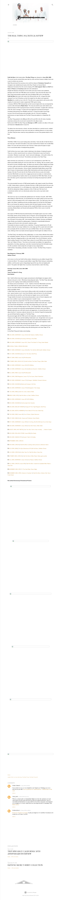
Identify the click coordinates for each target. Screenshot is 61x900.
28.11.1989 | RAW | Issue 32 (15, 372)
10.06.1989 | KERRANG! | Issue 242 (17, 334)
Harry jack (15, 796)
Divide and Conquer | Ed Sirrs (28, 384)
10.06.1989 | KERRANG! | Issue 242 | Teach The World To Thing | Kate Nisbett (28, 342)
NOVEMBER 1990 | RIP (14, 469)
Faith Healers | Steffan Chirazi (35, 334)
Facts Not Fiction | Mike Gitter (35, 425)
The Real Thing (25, 777)
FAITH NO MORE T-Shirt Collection (25, 865)
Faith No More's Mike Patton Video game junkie (35, 456)
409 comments (15, 868)
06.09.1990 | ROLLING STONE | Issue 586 (19, 433)
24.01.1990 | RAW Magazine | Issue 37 (18, 376)
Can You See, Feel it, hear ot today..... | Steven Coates (38, 429)
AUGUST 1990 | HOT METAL (15, 429)
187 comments (14, 856)
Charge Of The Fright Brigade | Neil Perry (35, 406)
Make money (15, 804)
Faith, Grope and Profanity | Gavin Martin (29, 418)
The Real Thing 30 (33, 777)
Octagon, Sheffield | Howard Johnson (37, 380)
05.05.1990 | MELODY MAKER (16, 406)
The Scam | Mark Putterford (36, 376)
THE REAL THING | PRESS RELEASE (18, 346)
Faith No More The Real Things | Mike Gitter (36, 361)
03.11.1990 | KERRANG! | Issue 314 (17, 459)
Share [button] (9, 774)
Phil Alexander (27, 357)
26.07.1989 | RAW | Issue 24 (15, 357)
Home (15, 25)
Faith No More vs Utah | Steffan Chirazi (29, 395)
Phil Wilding (31, 365)
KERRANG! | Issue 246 (17, 350)
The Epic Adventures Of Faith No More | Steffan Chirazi (32, 448)
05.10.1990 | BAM (13, 448)
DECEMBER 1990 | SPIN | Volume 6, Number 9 (20, 473)
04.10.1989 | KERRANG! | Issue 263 (17, 365)
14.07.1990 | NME (13, 418)
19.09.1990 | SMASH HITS (15, 437)
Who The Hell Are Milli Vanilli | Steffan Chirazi (39, 350)
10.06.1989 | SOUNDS (14, 338)
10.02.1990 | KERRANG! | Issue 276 (17, 387)
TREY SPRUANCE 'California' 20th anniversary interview (24, 852)
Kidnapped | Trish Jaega (34, 387)
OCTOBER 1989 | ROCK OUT (16, 361)
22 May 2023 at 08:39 (25, 810)
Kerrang (20, 777)
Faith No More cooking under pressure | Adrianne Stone (34, 444)
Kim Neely (33, 433)
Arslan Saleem (16, 785)
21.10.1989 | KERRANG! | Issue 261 (17, 369)
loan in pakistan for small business (32, 789)
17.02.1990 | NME (13, 391)
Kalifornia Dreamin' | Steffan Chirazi (37, 369)
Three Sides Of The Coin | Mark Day (34, 410)
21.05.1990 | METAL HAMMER (16, 410)
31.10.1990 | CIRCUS (13, 452)
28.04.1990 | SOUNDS (14, 403)
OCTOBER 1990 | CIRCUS (15, 456)
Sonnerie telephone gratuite (20, 812)
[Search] (52, 4)
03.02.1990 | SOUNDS (14, 384)
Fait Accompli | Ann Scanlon (28, 403)
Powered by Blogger (31, 892)
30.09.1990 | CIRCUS (13, 444)
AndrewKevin (16, 810)
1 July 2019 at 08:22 (25, 785)
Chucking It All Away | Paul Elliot (29, 338)
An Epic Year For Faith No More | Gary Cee (31, 452)
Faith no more (14, 777)
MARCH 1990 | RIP (13, 395)
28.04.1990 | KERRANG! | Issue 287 (17, 399)
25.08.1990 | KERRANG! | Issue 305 (17, 425)
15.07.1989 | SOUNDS (14, 353)
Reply (13, 793)
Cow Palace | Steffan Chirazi (35, 459)
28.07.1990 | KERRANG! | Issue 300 (17, 422)
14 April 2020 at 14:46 (24, 796)
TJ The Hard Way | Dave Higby (29, 469)
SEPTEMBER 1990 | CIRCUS (15, 440)
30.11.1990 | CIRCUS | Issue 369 (16, 463)
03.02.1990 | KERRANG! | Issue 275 (17, 380)
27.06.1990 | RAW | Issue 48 (15, 414)
